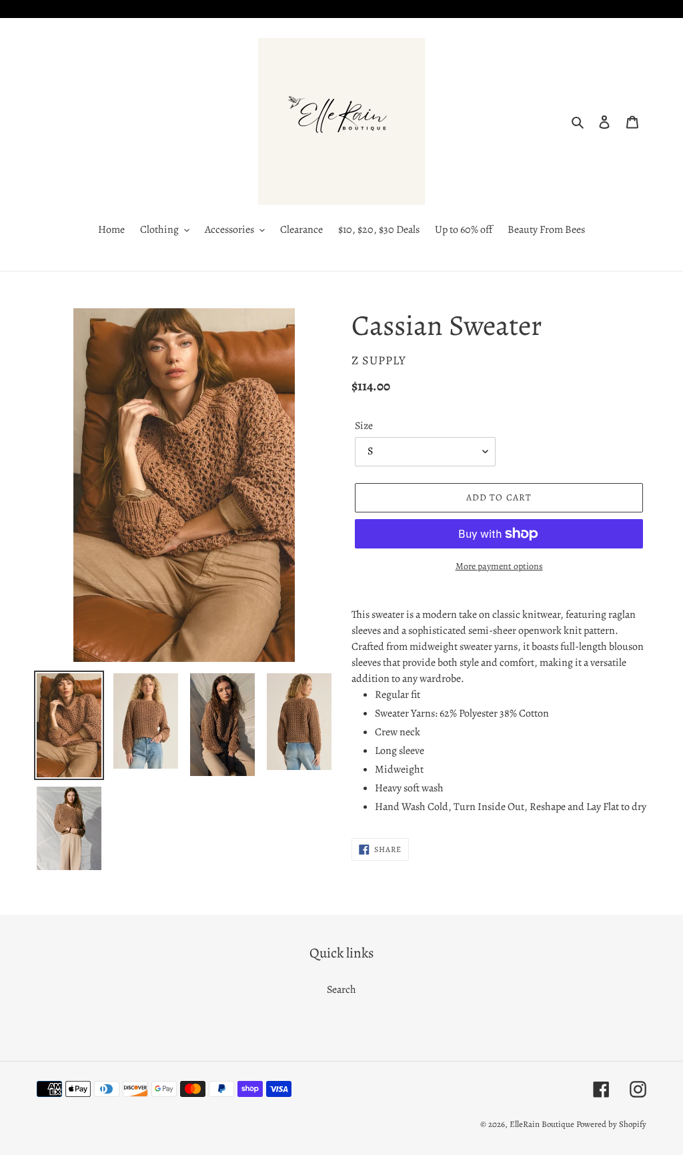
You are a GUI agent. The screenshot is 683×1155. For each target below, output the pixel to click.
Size (364, 425)
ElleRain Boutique (542, 1124)
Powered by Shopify (611, 1124)
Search (341, 989)
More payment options (499, 566)
